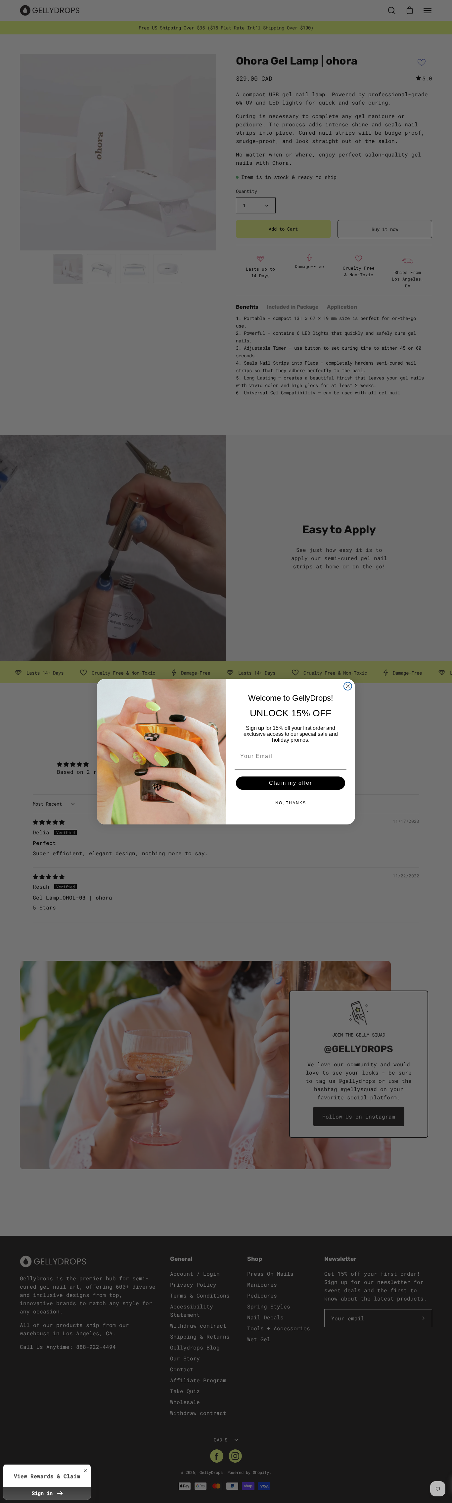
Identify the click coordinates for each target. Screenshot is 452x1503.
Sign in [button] (44, 1493)
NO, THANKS (290, 803)
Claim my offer (290, 783)
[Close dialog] (348, 686)
